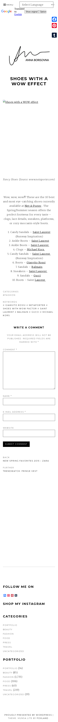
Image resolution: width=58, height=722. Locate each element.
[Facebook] (54, 19)
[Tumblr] (54, 35)
